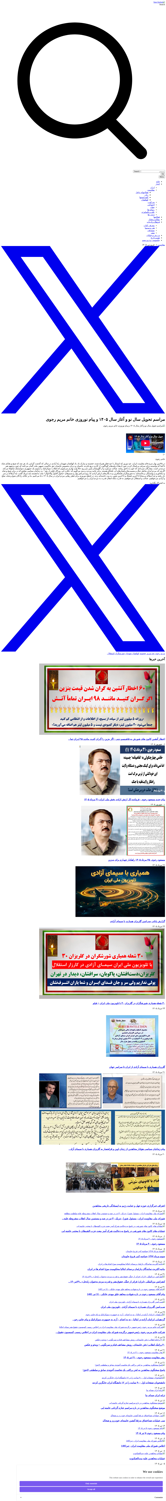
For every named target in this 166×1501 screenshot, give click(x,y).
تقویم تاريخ (155, 238)
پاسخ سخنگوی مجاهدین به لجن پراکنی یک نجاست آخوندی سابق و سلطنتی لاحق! (124, 1370)
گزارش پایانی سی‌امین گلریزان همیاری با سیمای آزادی (137, 921)
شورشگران (119, 653)
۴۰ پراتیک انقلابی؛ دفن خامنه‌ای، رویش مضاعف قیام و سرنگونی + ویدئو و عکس (124, 1344)
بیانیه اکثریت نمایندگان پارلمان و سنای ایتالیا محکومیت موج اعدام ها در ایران (126, 1269)
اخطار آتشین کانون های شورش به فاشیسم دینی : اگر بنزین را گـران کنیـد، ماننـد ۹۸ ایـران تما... (116, 739)
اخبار (158, 184)
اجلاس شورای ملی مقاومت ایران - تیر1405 (143, 1445)
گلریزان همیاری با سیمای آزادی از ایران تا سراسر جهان (137, 1067)
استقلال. (110, 653)
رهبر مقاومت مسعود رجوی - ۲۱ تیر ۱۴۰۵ (144, 1357)
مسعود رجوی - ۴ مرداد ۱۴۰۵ (150, 1243)
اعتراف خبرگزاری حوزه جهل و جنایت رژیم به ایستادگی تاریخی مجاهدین (128, 1205)
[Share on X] (83, 413)
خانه (158, 181)
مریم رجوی (160, 653)
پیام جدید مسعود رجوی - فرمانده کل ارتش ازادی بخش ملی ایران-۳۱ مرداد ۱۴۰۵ (124, 799)
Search (162, 4)
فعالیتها (157, 217)
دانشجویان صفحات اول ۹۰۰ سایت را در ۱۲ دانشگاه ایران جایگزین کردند (128, 1382)
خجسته (143, 653)
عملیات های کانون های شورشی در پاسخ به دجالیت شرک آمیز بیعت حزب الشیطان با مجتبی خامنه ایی (113, 1231)
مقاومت (161, 245)
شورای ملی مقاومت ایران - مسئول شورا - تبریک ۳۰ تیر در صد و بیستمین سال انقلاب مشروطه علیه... (113, 1218)
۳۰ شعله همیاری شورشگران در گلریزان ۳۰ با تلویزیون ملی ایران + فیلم (129, 1003)
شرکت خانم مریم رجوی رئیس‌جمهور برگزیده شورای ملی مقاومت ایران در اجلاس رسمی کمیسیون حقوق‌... (110, 1332)
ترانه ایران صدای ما (155, 1395)
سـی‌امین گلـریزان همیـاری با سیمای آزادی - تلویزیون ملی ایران (133, 1307)
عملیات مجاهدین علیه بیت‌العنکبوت (147, 1458)
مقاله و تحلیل (154, 219)
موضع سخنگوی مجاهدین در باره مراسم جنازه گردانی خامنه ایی (133, 1408)
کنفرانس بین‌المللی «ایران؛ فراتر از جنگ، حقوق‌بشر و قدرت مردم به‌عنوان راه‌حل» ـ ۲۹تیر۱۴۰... (116, 1281)
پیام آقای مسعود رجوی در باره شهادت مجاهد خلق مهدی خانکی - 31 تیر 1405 (126, 1294)
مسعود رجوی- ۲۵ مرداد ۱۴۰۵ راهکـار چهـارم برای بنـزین (136, 859)
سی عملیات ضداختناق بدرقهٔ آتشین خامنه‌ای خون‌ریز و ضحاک (134, 1420)
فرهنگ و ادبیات (153, 222)
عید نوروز (150, 653)
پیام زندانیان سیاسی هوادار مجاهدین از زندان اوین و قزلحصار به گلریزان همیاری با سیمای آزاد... (117, 1149)
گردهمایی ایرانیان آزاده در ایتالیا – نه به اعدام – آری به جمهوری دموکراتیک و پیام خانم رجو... (118, 1319)
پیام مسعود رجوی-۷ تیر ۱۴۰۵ (150, 1433)
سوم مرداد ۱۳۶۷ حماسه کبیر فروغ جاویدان (143, 1256)
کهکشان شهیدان (132, 653)
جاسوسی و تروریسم (151, 240)
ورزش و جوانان (153, 235)
